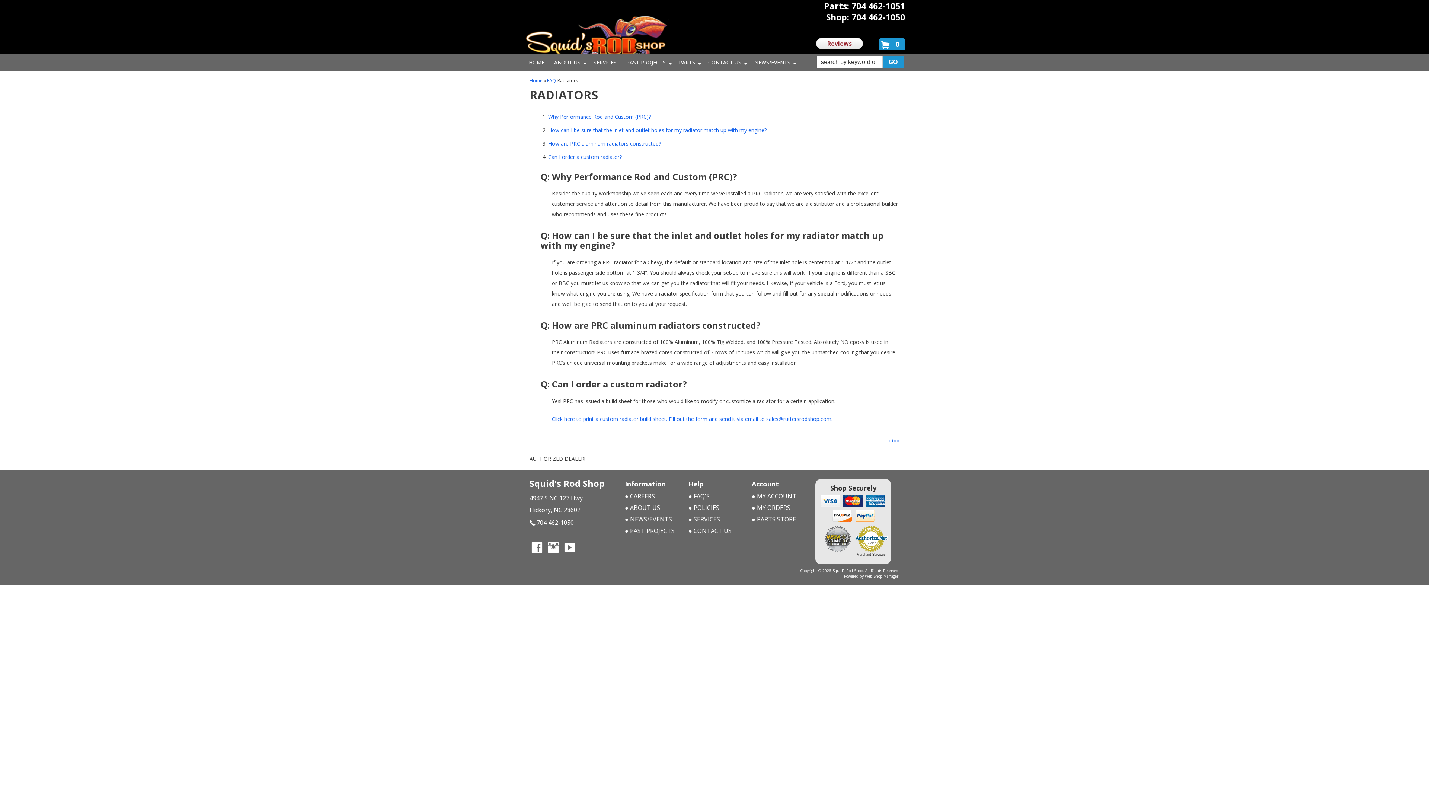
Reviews (839, 43)
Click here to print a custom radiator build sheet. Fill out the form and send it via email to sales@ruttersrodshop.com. (692, 418)
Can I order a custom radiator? (585, 156)
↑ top (894, 440)
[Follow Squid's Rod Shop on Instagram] (553, 548)
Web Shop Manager (881, 576)
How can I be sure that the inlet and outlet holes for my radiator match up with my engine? (657, 130)
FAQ (551, 80)
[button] (860, 62)
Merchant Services (871, 554)
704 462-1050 (555, 523)
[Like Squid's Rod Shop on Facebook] (537, 548)
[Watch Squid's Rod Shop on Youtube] (569, 548)
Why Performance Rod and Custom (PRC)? (599, 116)
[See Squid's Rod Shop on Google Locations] (586, 548)
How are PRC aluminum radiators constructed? (604, 143)
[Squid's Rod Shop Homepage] (596, 39)
